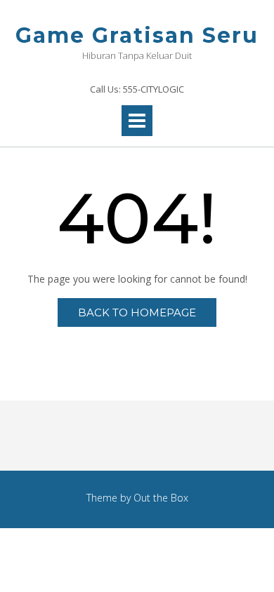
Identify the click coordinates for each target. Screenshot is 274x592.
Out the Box (160, 497)
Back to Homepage (137, 312)
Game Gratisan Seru (137, 35)
